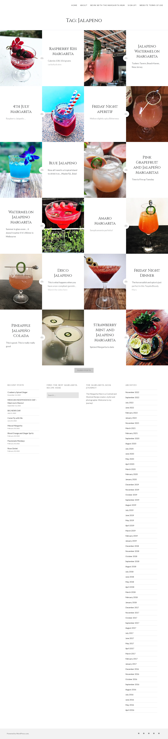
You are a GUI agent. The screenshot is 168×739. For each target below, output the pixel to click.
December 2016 (132, 669)
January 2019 (131, 541)
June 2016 (129, 700)
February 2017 (131, 659)
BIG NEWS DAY (14, 410)
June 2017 (129, 638)
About (83, 5)
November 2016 (132, 674)
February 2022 (131, 413)
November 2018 (132, 551)
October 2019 (131, 495)
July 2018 (129, 572)
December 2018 (132, 546)
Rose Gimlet (13, 448)
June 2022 (129, 407)
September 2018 (132, 561)
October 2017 (131, 618)
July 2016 (129, 694)
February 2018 (131, 597)
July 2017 (129, 633)
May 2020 (129, 459)
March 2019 (130, 531)
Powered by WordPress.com (18, 733)
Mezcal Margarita (15, 426)
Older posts (84, 370)
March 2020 (130, 469)
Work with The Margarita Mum (107, 5)
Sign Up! (132, 5)
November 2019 (132, 490)
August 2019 (130, 505)
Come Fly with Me (15, 418)
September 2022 (132, 397)
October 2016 (131, 679)
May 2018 (129, 582)
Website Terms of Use (151, 5)
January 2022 (131, 418)
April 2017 (129, 648)
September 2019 (132, 500)
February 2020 (131, 474)
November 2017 (132, 613)
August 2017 (130, 628)
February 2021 (131, 433)
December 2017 (132, 607)
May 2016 (129, 705)
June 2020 (129, 454)
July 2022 (129, 402)
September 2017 (132, 623)
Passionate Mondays (16, 441)
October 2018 (131, 556)
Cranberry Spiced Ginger (18, 392)
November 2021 (132, 423)
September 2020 (132, 438)
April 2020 (129, 464)
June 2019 (129, 515)
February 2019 (131, 536)
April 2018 (129, 587)
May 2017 (129, 643)
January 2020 (131, 479)
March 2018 (130, 592)
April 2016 (129, 710)
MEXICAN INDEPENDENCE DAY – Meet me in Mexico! (22, 401)
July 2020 (129, 449)
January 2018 (131, 602)
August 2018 (130, 566)
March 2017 (130, 653)
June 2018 (129, 577)
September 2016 (132, 684)
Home (74, 5)
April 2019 (129, 525)
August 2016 (130, 689)
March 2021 (130, 428)
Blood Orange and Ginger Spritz (21, 433)
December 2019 (132, 484)
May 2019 (129, 520)
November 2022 (132, 392)
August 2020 (130, 443)
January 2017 (131, 664)
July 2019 (129, 510)
